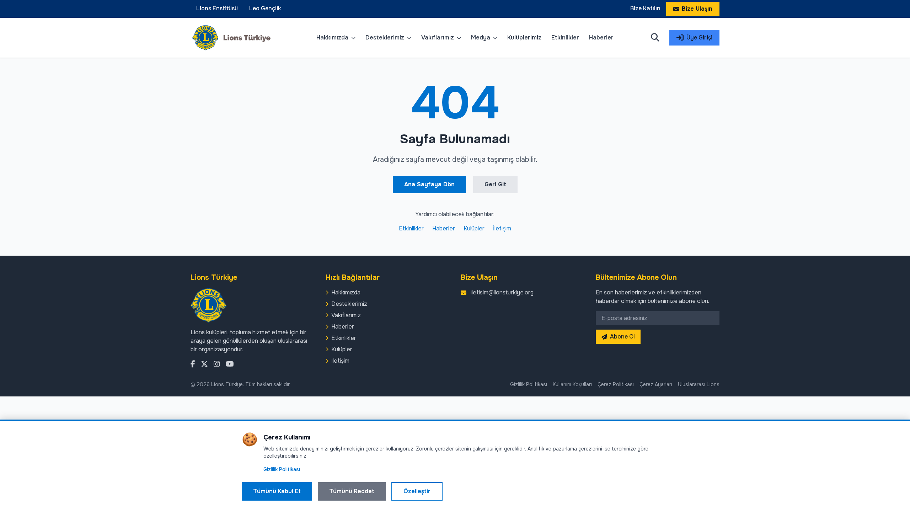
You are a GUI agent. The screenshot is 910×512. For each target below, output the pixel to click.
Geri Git (495, 184)
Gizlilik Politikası (528, 384)
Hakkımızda (333, 37)
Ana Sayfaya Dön (429, 184)
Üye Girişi (699, 37)
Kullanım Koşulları (572, 384)
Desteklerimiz (385, 37)
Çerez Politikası (616, 384)
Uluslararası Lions (698, 384)
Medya (481, 37)
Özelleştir (416, 491)
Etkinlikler (565, 37)
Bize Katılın (645, 8)
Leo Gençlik (265, 8)
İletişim (502, 228)
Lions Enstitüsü (217, 8)
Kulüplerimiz (524, 37)
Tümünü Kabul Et (277, 491)
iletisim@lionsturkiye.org (502, 292)
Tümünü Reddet (351, 491)
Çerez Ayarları (655, 384)
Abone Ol (622, 336)
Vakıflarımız (438, 37)
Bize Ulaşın (697, 8)
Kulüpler (474, 228)
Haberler (601, 37)
